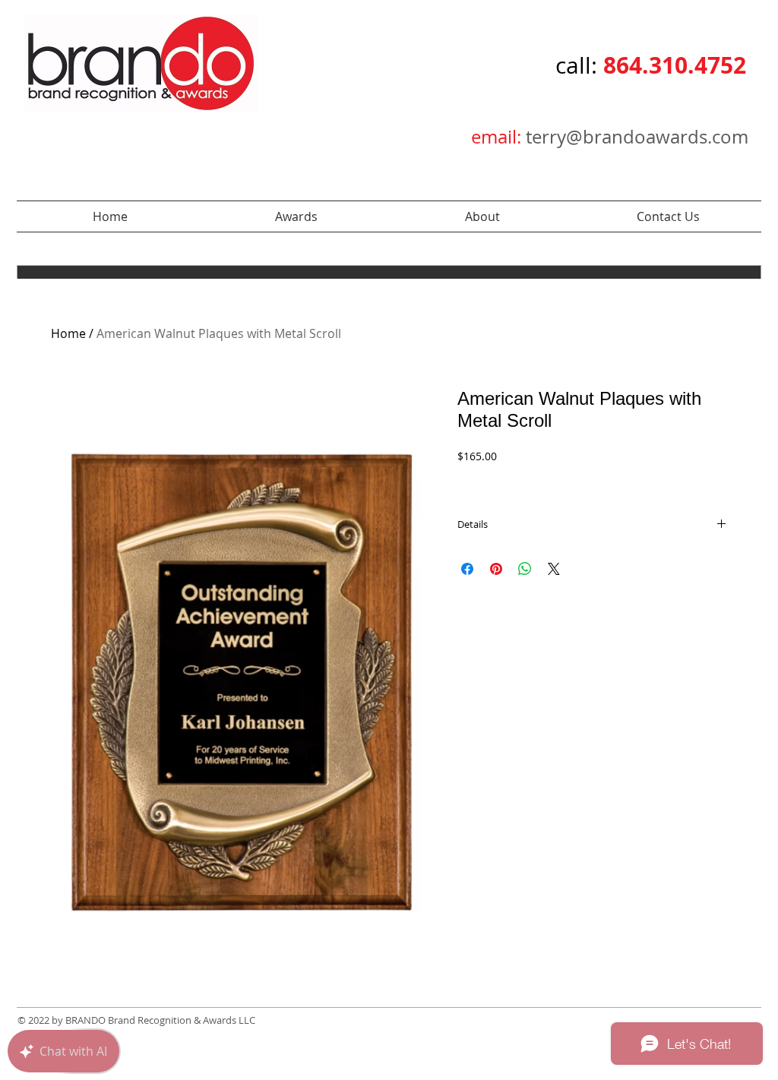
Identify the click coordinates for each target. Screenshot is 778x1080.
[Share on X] (554, 569)
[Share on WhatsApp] (525, 569)
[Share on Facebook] (467, 569)
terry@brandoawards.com (637, 137)
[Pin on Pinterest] (496, 569)
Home (68, 333)
